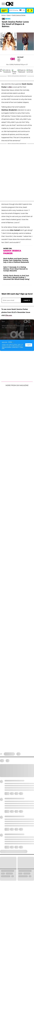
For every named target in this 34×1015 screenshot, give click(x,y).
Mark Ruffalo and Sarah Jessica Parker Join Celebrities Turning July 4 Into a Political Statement (16, 260)
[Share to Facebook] (7, 70)
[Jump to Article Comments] (1, 70)
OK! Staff (20, 57)
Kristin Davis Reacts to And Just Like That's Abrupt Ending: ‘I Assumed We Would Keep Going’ (16, 277)
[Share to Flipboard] (22, 70)
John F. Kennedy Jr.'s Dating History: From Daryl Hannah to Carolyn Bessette (15, 269)
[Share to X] (14, 70)
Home (3, 15)
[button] (3, 4)
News (9, 15)
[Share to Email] (30, 70)
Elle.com (8, 315)
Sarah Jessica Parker (19, 15)
